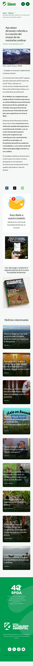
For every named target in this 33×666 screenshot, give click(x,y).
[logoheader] (9, 3)
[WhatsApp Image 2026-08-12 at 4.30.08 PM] (16, 278)
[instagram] (19, 649)
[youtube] (23, 649)
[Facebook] (7, 188)
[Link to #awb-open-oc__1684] (28, 4)
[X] (15, 188)
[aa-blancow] (16, 623)
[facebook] (9, 649)
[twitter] (14, 649)
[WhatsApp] (22, 188)
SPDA (14, 655)
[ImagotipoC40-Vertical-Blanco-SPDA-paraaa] (16, 585)
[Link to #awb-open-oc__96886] (23, 4)
